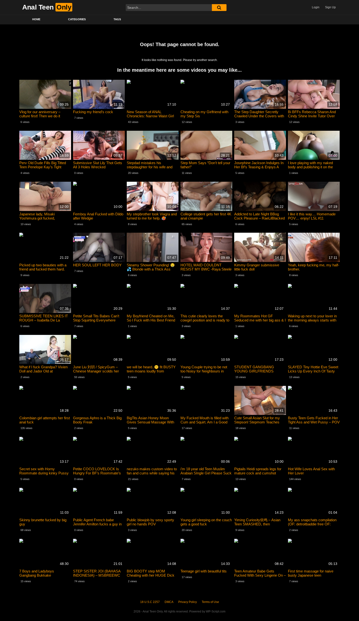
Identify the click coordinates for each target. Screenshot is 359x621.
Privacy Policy (187, 602)
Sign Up (330, 7)
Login (315, 7)
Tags (117, 19)
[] (219, 7)
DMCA (169, 602)
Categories (77, 19)
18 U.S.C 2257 (150, 602)
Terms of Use (210, 602)
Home (36, 19)
